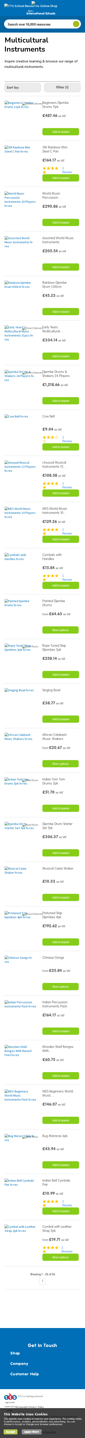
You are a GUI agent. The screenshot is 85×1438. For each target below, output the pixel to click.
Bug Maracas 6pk (55, 1136)
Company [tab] (19, 1363)
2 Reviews (67, 1249)
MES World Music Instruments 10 (54, 511)
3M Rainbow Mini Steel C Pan (54, 149)
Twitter (60, 1397)
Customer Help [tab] (24, 1373)
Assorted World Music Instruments (58, 240)
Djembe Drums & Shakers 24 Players (56, 374)
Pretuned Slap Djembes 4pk (52, 915)
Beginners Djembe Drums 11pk (55, 105)
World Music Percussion (51, 195)
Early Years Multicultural (52, 329)
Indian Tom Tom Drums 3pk (53, 781)
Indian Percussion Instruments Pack (55, 1004)
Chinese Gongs (53, 958)
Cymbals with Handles (52, 557)
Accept (10, 1431)
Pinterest (69, 1397)
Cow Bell (48, 416)
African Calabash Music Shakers (54, 737)
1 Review (67, 170)
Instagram (77, 1397)
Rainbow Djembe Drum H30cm (54, 285)
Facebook (51, 1397)
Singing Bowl (51, 690)
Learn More (31, 1431)
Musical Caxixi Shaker (57, 868)
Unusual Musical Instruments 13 (54, 464)
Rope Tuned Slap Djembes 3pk (54, 648)
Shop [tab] (15, 1353)
